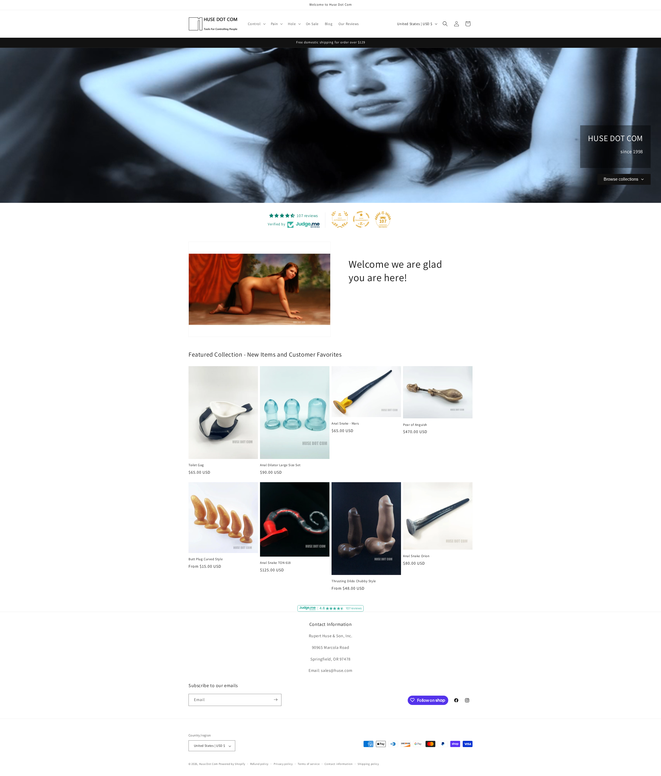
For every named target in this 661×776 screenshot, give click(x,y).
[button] (256, 23)
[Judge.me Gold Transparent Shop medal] (361, 219)
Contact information (338, 764)
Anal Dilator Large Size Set (280, 465)
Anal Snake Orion (416, 556)
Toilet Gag (196, 465)
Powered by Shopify (232, 764)
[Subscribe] (275, 700)
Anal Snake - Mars (345, 424)
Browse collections (621, 179)
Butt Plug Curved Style (205, 559)
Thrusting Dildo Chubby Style (354, 581)
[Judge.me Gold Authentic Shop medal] (340, 219)
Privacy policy (283, 764)
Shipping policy (368, 764)
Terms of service (308, 764)
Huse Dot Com (208, 764)
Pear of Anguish (415, 425)
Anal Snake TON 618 (275, 563)
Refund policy (259, 764)
